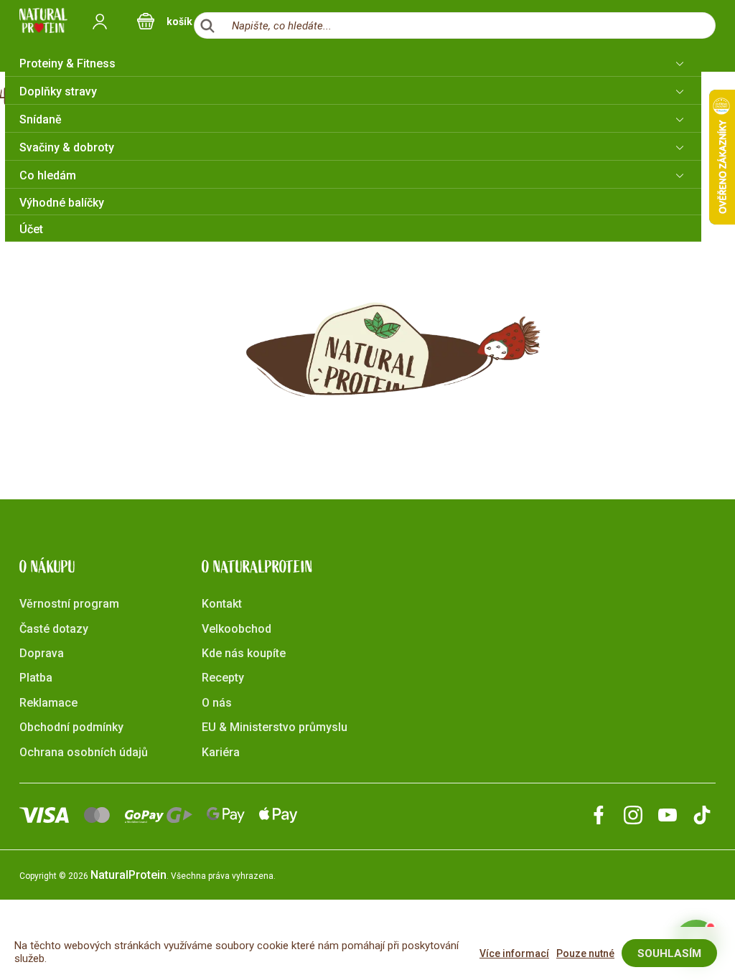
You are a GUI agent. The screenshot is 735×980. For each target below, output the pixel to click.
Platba (35, 677)
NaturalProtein (128, 875)
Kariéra (221, 752)
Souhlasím (669, 953)
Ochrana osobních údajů (83, 752)
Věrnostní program (69, 604)
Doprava (41, 653)
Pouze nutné (585, 953)
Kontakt (222, 604)
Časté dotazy (53, 629)
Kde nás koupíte (244, 653)
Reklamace (48, 703)
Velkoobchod (236, 629)
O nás (217, 703)
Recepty (223, 677)
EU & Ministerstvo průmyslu (274, 727)
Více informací (514, 953)
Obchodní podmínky (71, 727)
